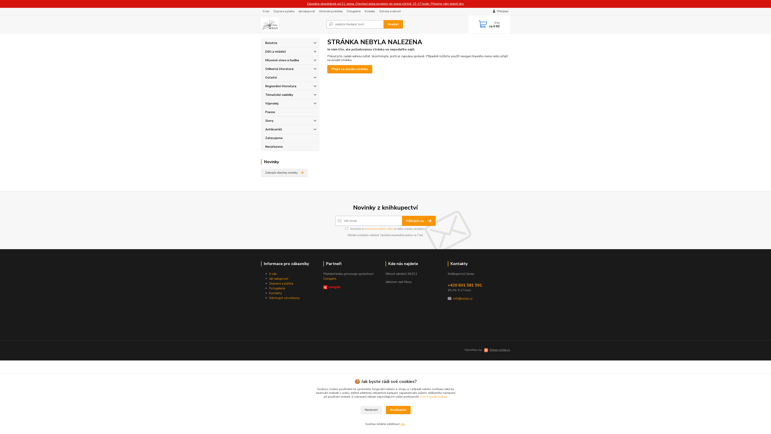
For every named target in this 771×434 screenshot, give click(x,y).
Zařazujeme (274, 138)
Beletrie (271, 43)
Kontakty (370, 11)
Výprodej (271, 103)
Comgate (329, 279)
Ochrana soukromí (390, 11)
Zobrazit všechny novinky (281, 173)
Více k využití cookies (433, 397)
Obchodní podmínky (331, 11)
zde (402, 424)
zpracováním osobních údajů (378, 228)
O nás (266, 11)
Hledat (393, 24)
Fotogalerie (354, 11)
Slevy (269, 121)
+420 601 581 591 (465, 285)
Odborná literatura (279, 69)
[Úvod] (292, 24)
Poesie (270, 112)
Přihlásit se (415, 221)
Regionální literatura (280, 86)
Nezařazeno (274, 147)
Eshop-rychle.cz (500, 350)
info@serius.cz (462, 299)
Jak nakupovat (307, 11)
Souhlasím (398, 410)
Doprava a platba (284, 11)
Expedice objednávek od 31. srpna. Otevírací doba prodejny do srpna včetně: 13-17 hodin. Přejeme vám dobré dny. (385, 4)
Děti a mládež (275, 52)
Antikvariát (273, 129)
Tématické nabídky (279, 95)
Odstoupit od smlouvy (284, 298)
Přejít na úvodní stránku (349, 69)
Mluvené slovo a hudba (282, 60)
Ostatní (271, 78)
